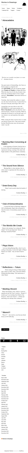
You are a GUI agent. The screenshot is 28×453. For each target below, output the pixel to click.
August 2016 (4, 416)
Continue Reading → (21, 154)
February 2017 (4, 404)
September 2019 (5, 381)
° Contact (18, 10)
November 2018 (4, 389)
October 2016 (4, 412)
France (2, 358)
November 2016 (4, 410)
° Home (3, 8)
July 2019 (3, 383)
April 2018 (3, 393)
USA (12, 157)
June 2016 (3, 419)
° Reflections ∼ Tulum (11, 267)
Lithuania (3, 360)
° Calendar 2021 (4, 10)
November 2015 (4, 433)
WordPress (21, 450)
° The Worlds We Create (11, 225)
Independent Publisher (8, 450)
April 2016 (3, 423)
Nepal (2, 364)
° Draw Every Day (8, 185)
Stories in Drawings (9, 2)
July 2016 (3, 417)
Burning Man (4, 350)
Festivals (3, 356)
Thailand (3, 366)
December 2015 (4, 431)
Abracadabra (10, 95)
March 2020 (4, 377)
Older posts (5, 329)
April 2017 (3, 402)
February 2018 (4, 394)
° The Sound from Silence (12, 166)
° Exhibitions (19, 8)
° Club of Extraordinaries (12, 204)
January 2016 (4, 429)
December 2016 (4, 408)
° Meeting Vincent (9, 289)
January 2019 (4, 385)
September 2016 (5, 414)
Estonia (4, 17)
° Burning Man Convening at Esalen (13, 143)
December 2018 (4, 387)
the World (14, 195)
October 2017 (4, 400)
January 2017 (4, 406)
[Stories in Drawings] (24, 4)
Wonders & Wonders (9, 90)
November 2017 (4, 398)
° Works (13, 8)
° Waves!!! (5, 312)
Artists (2, 349)
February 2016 (4, 427)
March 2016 (4, 425)
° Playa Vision (7, 245)
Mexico (12, 236)
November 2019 (4, 379)
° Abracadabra (7, 20)
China (2, 352)
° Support (12, 10)
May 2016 (3, 421)
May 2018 (3, 391)
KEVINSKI (7, 88)
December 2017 (4, 396)
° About (8, 8)
